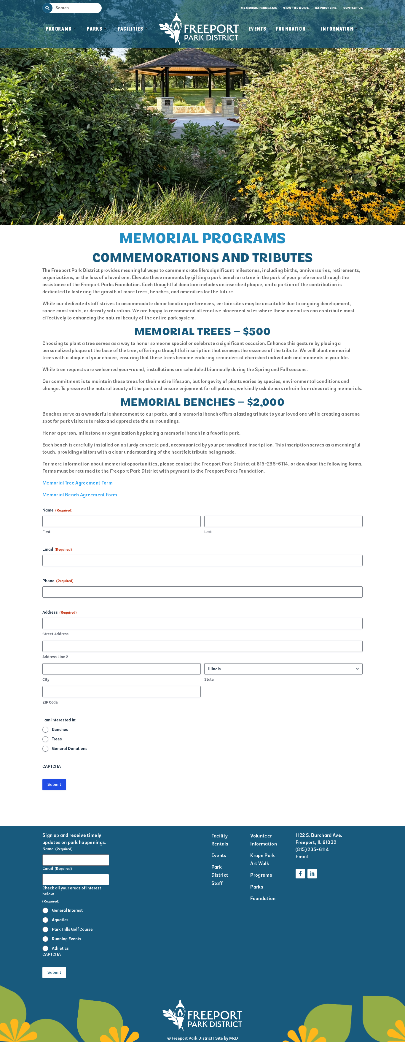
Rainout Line (326, 8)
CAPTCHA (51, 766)
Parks (94, 29)
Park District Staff (219, 875)
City (45, 679)
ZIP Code (50, 702)
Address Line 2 (55, 657)
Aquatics (60, 919)
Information (337, 29)
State (209, 679)
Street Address (55, 634)
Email (57, 549)
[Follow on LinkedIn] (312, 873)
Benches (60, 729)
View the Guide (295, 8)
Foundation (291, 29)
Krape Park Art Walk (262, 859)
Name (57, 848)
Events (257, 29)
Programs (59, 29)
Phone (57, 580)
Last (208, 532)
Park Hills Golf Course (72, 929)
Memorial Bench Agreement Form (79, 495)
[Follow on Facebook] (300, 873)
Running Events (66, 938)
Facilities (133, 35)
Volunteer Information (263, 840)
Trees (57, 739)
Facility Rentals (219, 840)
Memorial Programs (259, 8)
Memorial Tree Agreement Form (77, 483)
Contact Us (353, 8)
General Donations (69, 748)
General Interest (67, 910)
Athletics (60, 948)
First (46, 532)
